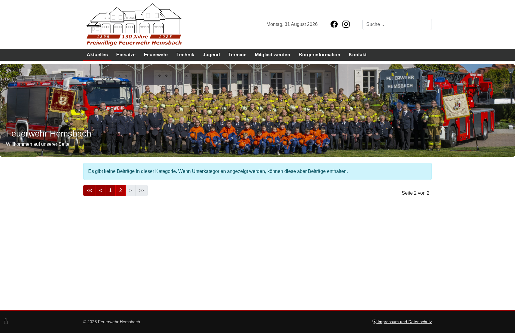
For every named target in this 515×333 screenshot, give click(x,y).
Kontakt (358, 54)
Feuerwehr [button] (156, 54)
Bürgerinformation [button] (319, 54)
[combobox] (397, 24)
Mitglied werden (272, 54)
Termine (237, 54)
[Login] (6, 321)
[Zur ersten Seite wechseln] (89, 190)
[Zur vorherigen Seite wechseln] (100, 190)
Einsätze (126, 54)
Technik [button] (185, 54)
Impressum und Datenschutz (404, 321)
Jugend (211, 54)
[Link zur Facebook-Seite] (334, 24)
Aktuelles (97, 54)
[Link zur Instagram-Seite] (346, 24)
